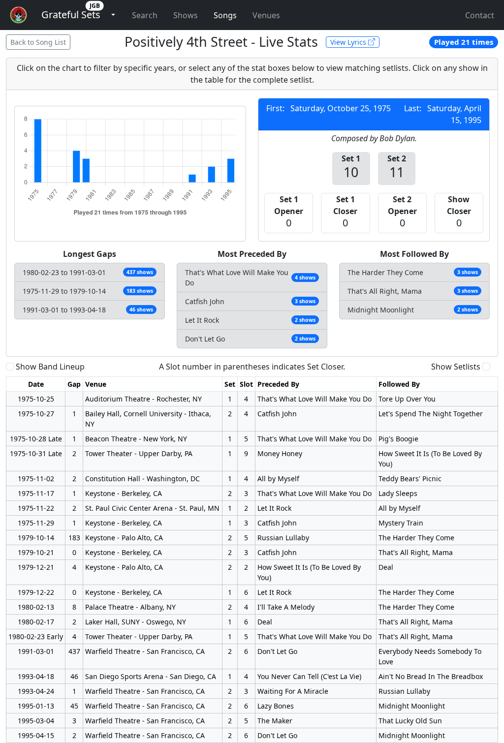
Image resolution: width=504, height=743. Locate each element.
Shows (185, 15)
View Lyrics (349, 42)
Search (145, 15)
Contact (479, 15)
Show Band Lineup (50, 366)
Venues (266, 15)
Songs (225, 15)
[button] (71, 15)
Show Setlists (455, 366)
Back (38, 42)
